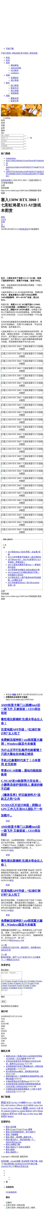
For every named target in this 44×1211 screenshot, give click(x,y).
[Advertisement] (22, 23)
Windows (17, 940)
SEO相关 (14, 70)
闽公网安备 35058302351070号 (17, 1164)
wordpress (15, 73)
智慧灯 (4, 1116)
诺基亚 (30, 1105)
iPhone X (18, 1108)
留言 (8, 83)
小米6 (6, 1105)
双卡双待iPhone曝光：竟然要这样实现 (22, 1071)
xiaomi (22, 1111)
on (7, 163)
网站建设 (15, 65)
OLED (25, 1105)
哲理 (12, 1114)
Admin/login (11, 158)
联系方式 (15, 88)
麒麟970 (24, 1103)
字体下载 (10, 49)
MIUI (31, 1114)
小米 (38, 1108)
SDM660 (13, 1111)
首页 (3, 180)
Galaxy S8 (6, 1108)
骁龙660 (5, 1114)
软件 (16, 1114)
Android (6, 1111)
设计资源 (15, 80)
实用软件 (15, 78)
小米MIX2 (32, 1108)
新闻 (25, 1108)
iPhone (20, 1105)
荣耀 (40, 1114)
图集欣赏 (15, 98)
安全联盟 (25, 1161)
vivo (30, 1103)
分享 (22, 940)
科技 (8, 58)
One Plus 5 (15, 1103)
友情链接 (15, 93)
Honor (36, 1114)
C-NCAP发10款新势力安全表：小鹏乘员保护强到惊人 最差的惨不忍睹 (22, 784)
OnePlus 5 (12, 1105)
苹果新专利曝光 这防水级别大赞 (24, 570)
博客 (8, 96)
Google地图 (15, 1161)
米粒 (14, 694)
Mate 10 (26, 1114)
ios (18, 1111)
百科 (8, 63)
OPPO (35, 1111)
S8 (20, 1103)
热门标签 (15, 85)
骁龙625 (11, 1116)
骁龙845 (29, 1111)
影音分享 (15, 101)
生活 (8, 60)
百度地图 (5, 1161)
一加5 (34, 1103)
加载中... (6, 815)
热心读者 (15, 91)
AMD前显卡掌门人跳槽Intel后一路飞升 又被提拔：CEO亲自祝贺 (20, 708)
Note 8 (12, 1108)
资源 (8, 75)
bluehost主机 (16, 68)
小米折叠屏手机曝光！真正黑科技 (24, 557)
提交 (3, 1001)
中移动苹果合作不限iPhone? (18, 1081)
